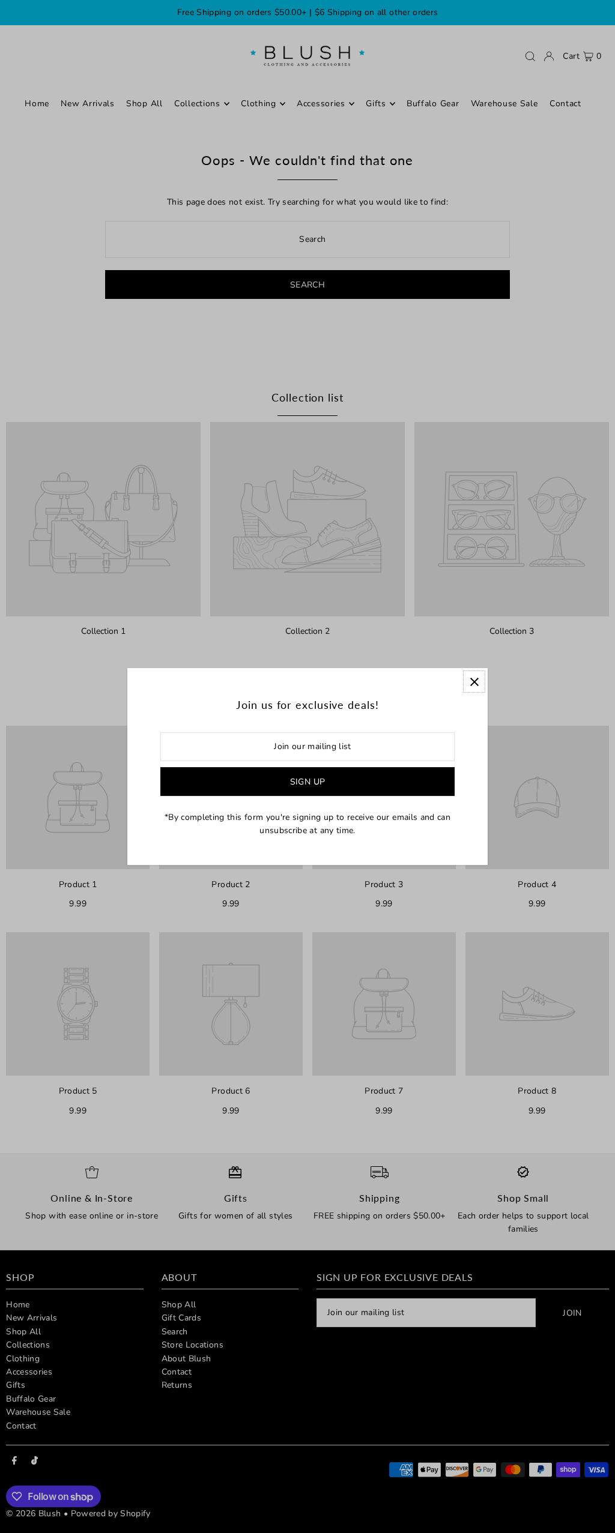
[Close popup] (474, 681)
